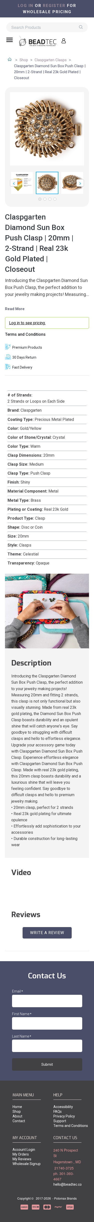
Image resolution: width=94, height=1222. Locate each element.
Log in (25, 5)
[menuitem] (27, 1107)
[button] (9, 40)
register (54, 5)
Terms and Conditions (25, 334)
